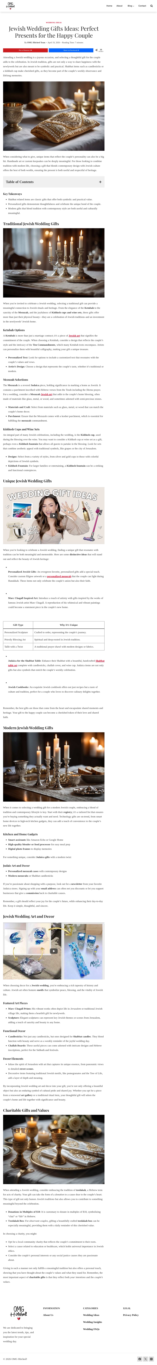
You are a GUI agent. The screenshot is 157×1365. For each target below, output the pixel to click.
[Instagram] (151, 1359)
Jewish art (74, 335)
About (119, 6)
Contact (142, 6)
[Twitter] (145, 1359)
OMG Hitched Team (36, 42)
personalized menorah (59, 576)
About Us (48, 1315)
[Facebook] (139, 1359)
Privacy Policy (131, 1315)
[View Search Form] (151, 6)
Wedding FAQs (91, 1329)
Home (109, 6)
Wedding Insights (92, 1322)
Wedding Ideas (54, 22)
